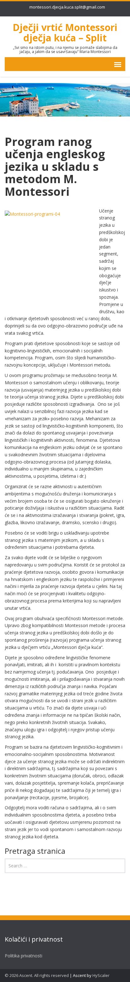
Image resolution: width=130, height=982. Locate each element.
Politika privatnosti (23, 956)
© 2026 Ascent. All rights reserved (37, 975)
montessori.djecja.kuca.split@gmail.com (67, 7)
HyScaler (100, 975)
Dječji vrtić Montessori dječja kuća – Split (65, 32)
